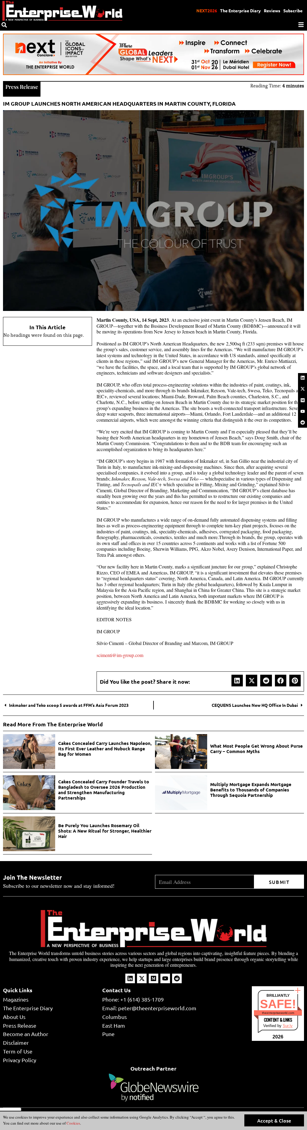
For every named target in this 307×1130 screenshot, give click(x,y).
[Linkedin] (302, 377)
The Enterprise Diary (240, 10)
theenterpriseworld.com (278, 1012)
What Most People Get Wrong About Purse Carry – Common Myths (256, 748)
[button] (237, 680)
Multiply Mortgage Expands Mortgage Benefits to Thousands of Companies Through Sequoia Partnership (250, 789)
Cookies (73, 1123)
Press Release (21, 86)
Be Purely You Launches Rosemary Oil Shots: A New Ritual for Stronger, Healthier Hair (104, 830)
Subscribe (293, 10)
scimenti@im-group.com (120, 655)
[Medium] (302, 400)
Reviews (272, 10)
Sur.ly (288, 1025)
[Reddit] (302, 422)
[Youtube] (302, 411)
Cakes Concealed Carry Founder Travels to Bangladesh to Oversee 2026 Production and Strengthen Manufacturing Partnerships (103, 790)
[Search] (4, 25)
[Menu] (301, 25)
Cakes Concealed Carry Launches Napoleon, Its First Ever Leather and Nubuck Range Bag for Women (105, 748)
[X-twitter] (302, 388)
